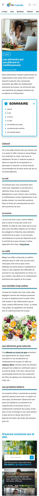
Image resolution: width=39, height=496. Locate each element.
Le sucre (10, 117)
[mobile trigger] (4, 4)
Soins (7, 54)
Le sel (9, 113)
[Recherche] (29, 4)
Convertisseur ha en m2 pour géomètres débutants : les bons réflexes (19, 479)
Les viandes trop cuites (15, 124)
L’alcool (9, 109)
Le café (9, 121)
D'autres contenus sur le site (18, 436)
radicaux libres (8, 365)
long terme (24, 244)
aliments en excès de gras (16, 352)
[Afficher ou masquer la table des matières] (31, 104)
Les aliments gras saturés (15, 128)
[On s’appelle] (15, 4)
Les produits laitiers (13, 132)
